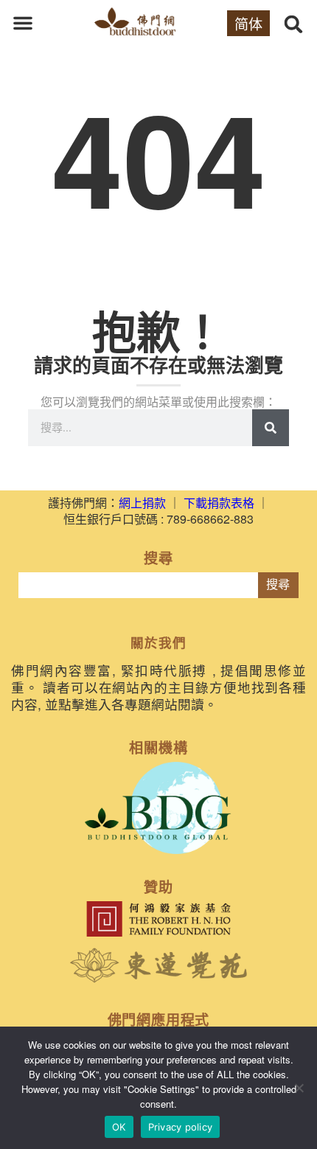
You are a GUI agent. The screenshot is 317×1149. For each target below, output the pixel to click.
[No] (298, 1087)
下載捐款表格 (219, 502)
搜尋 (278, 584)
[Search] (270, 427)
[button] (22, 22)
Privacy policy (180, 1127)
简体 (248, 23)
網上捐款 (142, 502)
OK (119, 1127)
